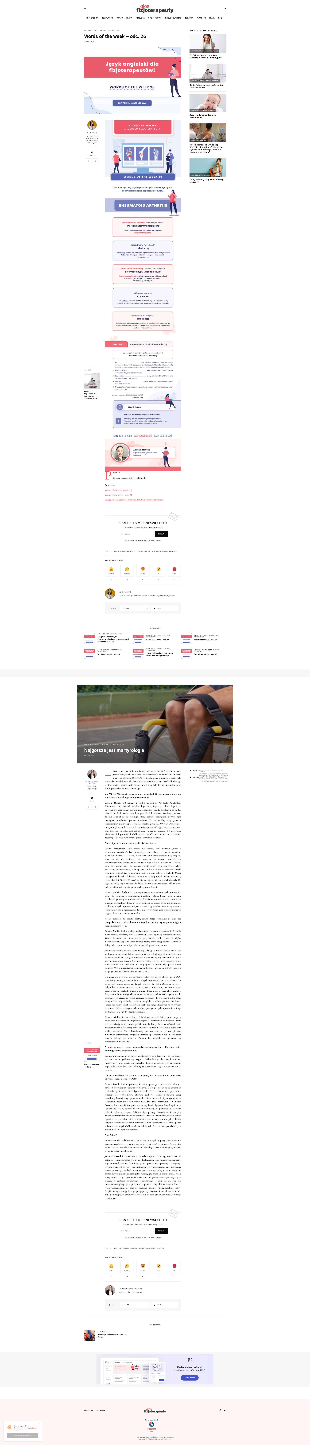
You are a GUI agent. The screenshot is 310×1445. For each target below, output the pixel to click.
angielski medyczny (143, 551)
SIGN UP (161, 534)
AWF (115, 1248)
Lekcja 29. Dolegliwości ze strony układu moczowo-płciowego (134, 499)
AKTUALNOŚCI (89, 744)
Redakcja (88, 1410)
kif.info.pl (167, 1439)
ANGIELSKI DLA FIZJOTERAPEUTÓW (96, 30)
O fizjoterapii (100, 744)
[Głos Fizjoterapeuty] (154, 8)
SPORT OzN (110, 744)
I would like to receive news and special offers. (144, 540)
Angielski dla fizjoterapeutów (124, 551)
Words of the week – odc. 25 (118, 490)
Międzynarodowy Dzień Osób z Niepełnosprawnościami (137, 1248)
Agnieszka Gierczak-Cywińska (92, 782)
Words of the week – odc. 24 (118, 495)
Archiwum (100, 1410)
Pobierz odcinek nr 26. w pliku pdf (129, 477)
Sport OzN (160, 1248)
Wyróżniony (114, 30)
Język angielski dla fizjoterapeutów (164, 551)
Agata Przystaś (92, 132)
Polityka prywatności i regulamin (151, 1439)
